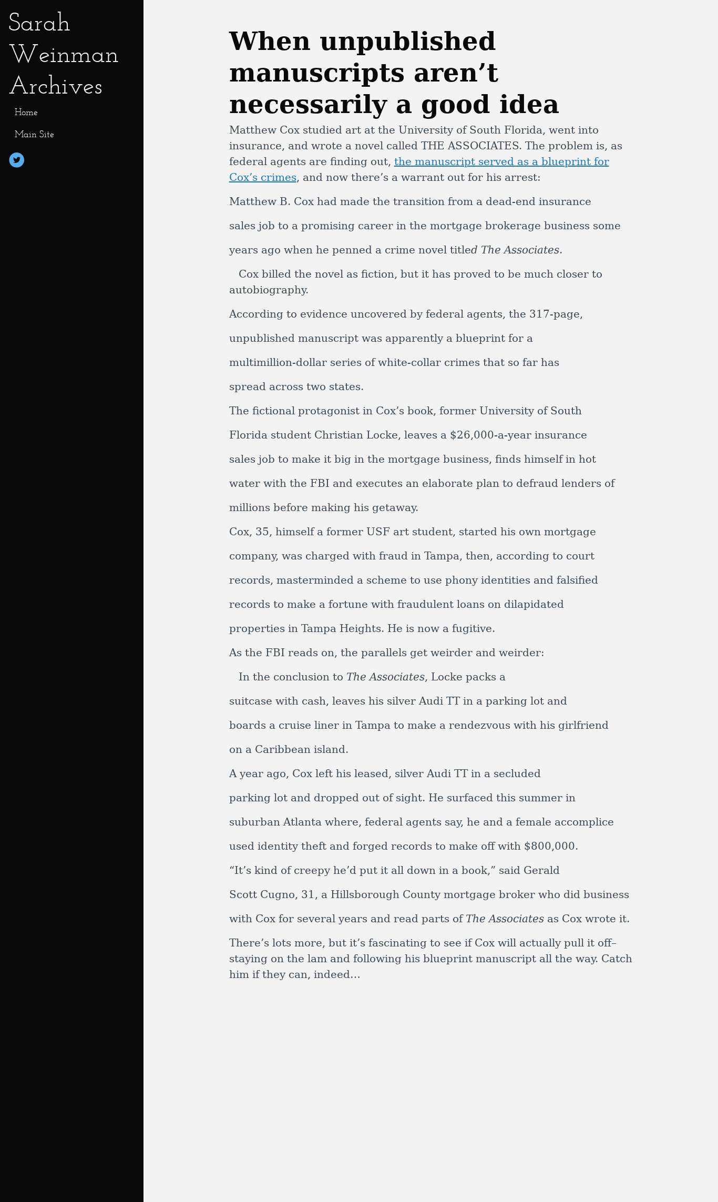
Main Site (34, 134)
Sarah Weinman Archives (63, 53)
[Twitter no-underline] (16, 161)
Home (26, 112)
